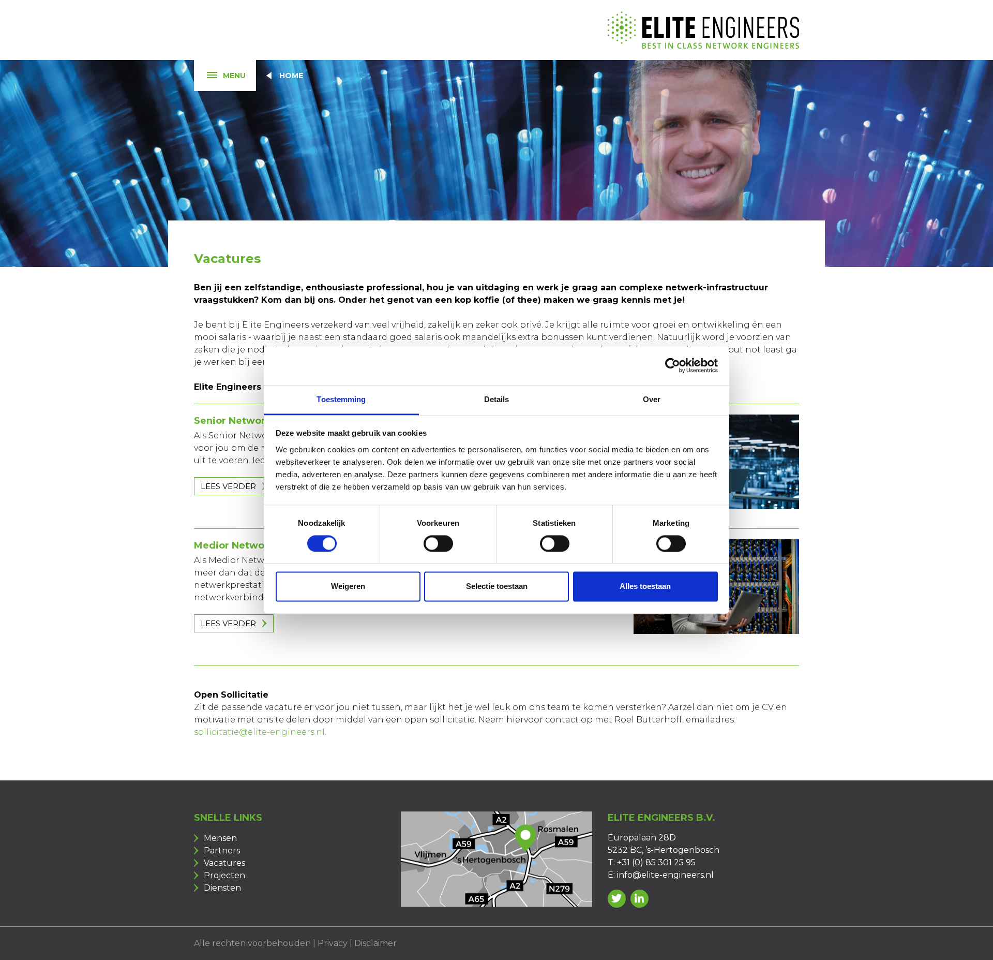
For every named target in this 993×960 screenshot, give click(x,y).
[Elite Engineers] (703, 30)
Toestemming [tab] (341, 399)
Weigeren (348, 586)
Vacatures (224, 863)
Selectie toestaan (497, 586)
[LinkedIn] (639, 899)
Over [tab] (651, 399)
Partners (222, 850)
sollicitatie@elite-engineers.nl (259, 732)
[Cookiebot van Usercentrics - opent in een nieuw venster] (672, 365)
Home (291, 75)
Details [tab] (496, 399)
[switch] (438, 543)
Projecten (224, 875)
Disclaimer (375, 943)
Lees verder (228, 486)
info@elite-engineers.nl (665, 875)
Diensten (222, 888)
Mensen (220, 838)
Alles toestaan (645, 586)
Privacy (333, 943)
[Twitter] (617, 899)
